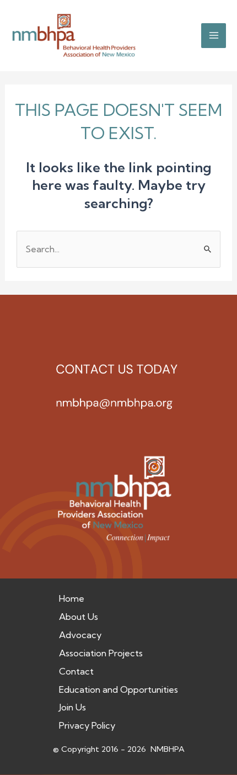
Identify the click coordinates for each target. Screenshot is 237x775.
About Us (78, 616)
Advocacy (80, 634)
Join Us (72, 707)
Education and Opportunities (118, 689)
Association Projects (101, 653)
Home (71, 598)
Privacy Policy (87, 725)
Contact (76, 671)
